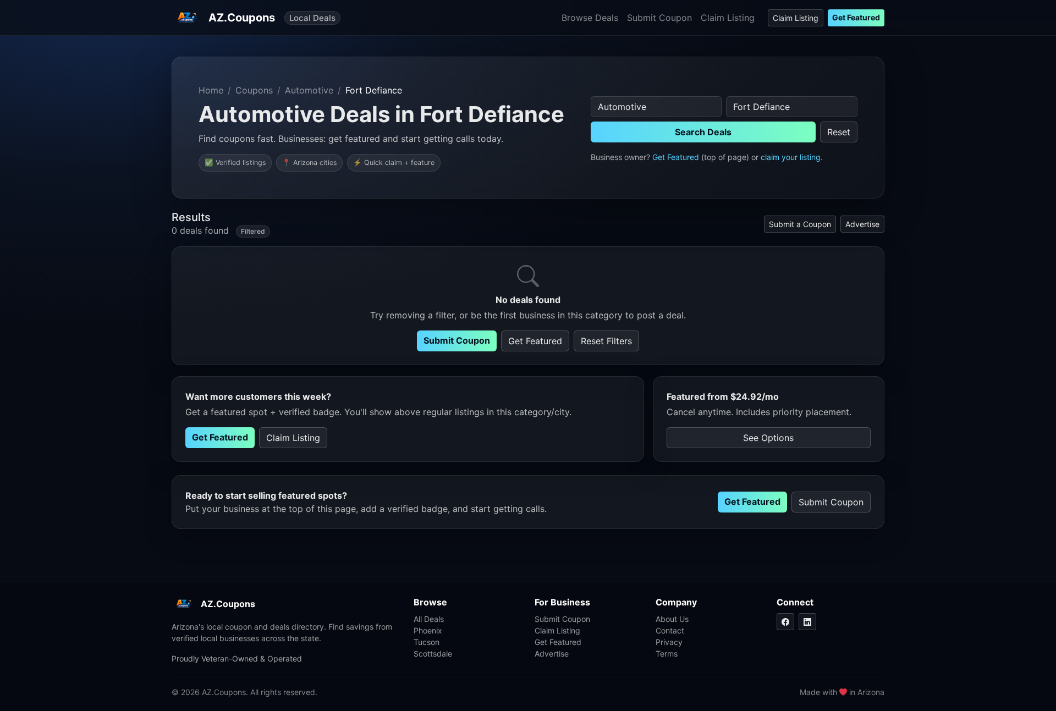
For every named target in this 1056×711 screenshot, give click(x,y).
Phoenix (428, 630)
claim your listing (791, 157)
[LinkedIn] (807, 621)
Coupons (254, 90)
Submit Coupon (659, 17)
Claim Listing (728, 17)
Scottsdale (433, 653)
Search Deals (703, 131)
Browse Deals (590, 17)
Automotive (309, 90)
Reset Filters (606, 340)
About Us (672, 619)
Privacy (669, 642)
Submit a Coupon (800, 224)
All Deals (429, 619)
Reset (838, 131)
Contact (670, 630)
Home (211, 90)
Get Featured (856, 17)
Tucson (426, 642)
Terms (667, 653)
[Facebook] (785, 621)
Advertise (862, 224)
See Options (768, 437)
